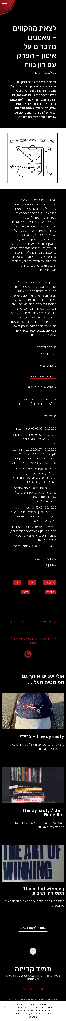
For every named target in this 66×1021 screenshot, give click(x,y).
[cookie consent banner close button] (4, 1007)
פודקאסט (49, 582)
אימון (32, 582)
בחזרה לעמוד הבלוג (33, 928)
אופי (17, 582)
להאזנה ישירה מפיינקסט (42, 387)
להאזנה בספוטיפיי (45, 366)
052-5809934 (33, 989)
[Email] (48, 654)
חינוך (25, 592)
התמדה (50, 592)
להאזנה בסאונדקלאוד (43, 376)
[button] (4, 4)
